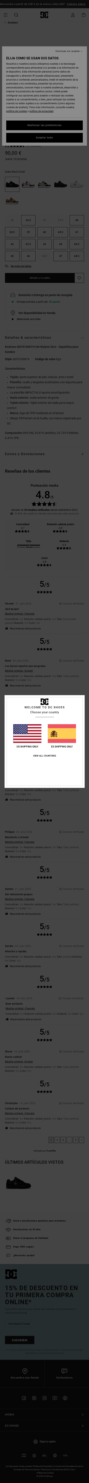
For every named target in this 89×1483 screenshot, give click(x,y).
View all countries (44, 755)
